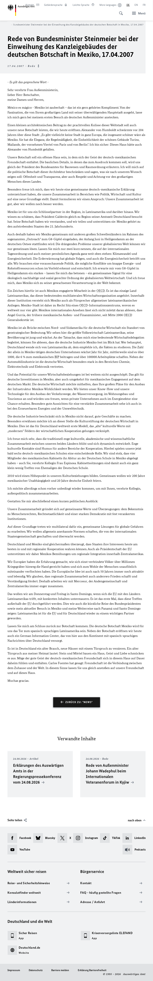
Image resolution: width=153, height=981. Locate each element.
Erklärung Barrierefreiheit (92, 970)
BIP (56, 357)
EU (130, 549)
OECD (100, 291)
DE (128, 5)
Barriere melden (60, 970)
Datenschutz (36, 970)
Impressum (13, 970)
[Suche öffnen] (120, 11)
